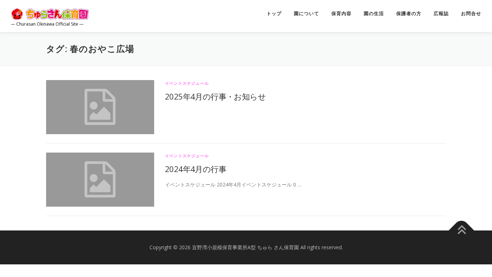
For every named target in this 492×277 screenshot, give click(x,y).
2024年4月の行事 (195, 168)
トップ (274, 13)
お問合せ (471, 13)
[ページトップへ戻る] (461, 230)
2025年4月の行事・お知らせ (215, 96)
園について (306, 13)
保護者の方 (408, 13)
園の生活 (374, 13)
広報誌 (441, 13)
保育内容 (341, 13)
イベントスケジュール (187, 83)
